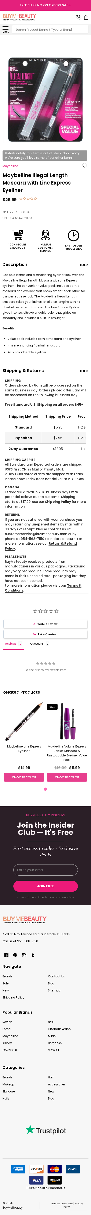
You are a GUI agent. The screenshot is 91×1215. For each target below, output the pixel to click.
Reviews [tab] (10, 643)
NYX (51, 1022)
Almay (7, 1043)
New (6, 990)
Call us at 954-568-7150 (20, 941)
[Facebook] (6, 955)
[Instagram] (24, 955)
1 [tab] (45, 789)
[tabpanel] (24, 743)
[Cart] (86, 17)
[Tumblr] (33, 955)
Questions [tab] (37, 643)
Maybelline (10, 1036)
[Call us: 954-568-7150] (78, 17)
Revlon (7, 1022)
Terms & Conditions (62, 1203)
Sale (6, 983)
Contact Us (56, 976)
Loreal (7, 1029)
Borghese (55, 1043)
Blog (51, 983)
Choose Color (24, 777)
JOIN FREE (45, 886)
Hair (51, 1077)
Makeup (8, 1084)
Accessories (57, 1084)
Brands (7, 976)
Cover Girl (10, 1050)
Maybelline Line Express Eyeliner (24, 748)
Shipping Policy (58, 501)
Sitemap (54, 990)
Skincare (9, 1091)
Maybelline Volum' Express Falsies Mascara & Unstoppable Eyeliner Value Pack (67, 753)
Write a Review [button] (47, 624)
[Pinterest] (15, 955)
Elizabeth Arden (59, 1029)
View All (53, 1050)
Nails (6, 1098)
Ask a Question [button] (47, 634)
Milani (52, 1036)
